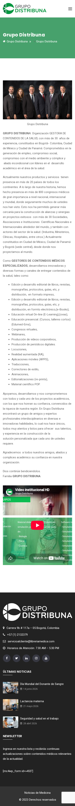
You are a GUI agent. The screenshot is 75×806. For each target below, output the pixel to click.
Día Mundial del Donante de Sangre (42, 684)
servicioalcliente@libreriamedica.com (31, 641)
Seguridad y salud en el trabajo (39, 718)
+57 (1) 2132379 (17, 634)
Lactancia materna (32, 701)
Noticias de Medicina (37, 792)
